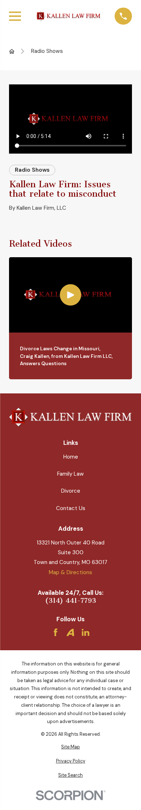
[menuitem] (70, 747)
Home (70, 456)
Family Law (70, 473)
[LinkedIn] (85, 632)
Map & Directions (70, 572)
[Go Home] (11, 51)
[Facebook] (55, 632)
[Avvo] (70, 632)
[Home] (68, 16)
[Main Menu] (15, 16)
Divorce (70, 490)
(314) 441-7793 (70, 601)
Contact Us (70, 508)
